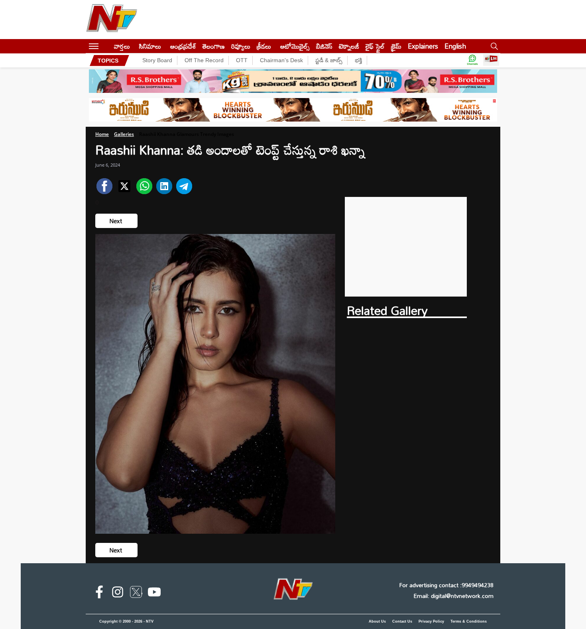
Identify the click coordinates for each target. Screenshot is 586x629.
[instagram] (117, 593)
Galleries (124, 134)
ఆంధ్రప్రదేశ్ (183, 46)
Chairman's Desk (281, 60)
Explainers (423, 46)
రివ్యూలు (240, 46)
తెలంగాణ (214, 46)
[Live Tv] (491, 60)
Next (116, 221)
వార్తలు (122, 46)
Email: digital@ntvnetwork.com (453, 595)
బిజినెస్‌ (324, 46)
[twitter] (136, 593)
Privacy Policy (431, 621)
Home (102, 134)
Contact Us (402, 621)
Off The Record (204, 60)
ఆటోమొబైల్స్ (295, 46)
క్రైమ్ (396, 46)
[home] (106, 46)
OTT (242, 60)
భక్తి (358, 60)
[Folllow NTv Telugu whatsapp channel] (472, 60)
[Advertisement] (406, 247)
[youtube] (154, 593)
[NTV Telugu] (112, 19)
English (455, 46)
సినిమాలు (150, 46)
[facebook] (99, 593)
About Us (377, 621)
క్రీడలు (264, 46)
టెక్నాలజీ (349, 46)
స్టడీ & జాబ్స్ (328, 60)
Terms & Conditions (468, 621)
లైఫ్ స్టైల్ (375, 46)
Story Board (157, 60)
